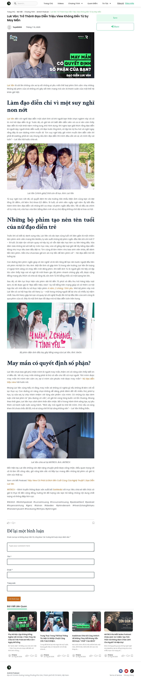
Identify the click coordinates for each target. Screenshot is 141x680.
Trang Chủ (48, 3)
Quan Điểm (92, 3)
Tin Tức (105, 3)
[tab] (17, 607)
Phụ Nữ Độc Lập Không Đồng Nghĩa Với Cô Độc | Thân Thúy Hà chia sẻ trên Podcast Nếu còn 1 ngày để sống (22, 638)
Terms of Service (116, 675)
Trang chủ (11, 12)
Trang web (11, 583)
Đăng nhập (129, 3)
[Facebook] (121, 671)
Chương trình (74, 3)
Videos (61, 3)
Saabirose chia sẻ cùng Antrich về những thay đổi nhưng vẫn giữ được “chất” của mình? (85, 638)
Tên (9, 556)
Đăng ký (120, 3)
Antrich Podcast (43, 12)
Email (10, 570)
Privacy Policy (129, 675)
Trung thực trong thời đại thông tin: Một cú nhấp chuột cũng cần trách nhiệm (54, 638)
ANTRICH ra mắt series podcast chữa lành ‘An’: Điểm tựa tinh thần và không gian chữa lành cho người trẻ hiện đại (117, 638)
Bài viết (20, 12)
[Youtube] (126, 671)
